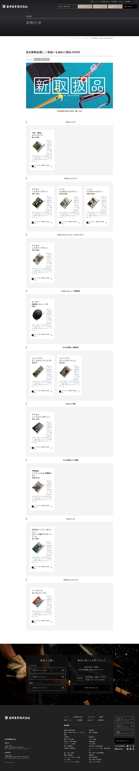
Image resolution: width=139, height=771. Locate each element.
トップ (66, 717)
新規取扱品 (45, 59)
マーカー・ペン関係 (69, 743)
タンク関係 (92, 743)
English (137, 1)
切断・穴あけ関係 (69, 739)
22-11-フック (70, 519)
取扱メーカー (95, 1)
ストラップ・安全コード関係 (72, 757)
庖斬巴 (101, 717)
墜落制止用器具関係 (69, 730)
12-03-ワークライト (70, 178)
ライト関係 (67, 759)
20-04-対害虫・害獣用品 (71, 347)
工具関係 (66, 737)
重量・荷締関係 (68, 755)
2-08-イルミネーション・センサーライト (70, 234)
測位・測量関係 (68, 746)
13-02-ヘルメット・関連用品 (70, 291)
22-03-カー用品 (71, 404)
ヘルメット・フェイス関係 (71, 761)
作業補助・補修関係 (69, 748)
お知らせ (120, 1)
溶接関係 (91, 730)
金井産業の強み (105, 1)
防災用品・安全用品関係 (96, 746)
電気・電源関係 (93, 732)
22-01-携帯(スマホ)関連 (70, 460)
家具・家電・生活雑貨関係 (96, 752)
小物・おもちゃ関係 (94, 761)
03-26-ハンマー (71, 122)
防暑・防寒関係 (93, 757)
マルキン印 (91, 717)
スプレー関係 (92, 739)
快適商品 (91, 755)
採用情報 (127, 1)
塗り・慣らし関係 (69, 752)
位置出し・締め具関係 (70, 741)
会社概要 (114, 1)
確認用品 (91, 737)
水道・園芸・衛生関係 (95, 759)
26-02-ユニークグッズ (71, 580)
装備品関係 (92, 741)
